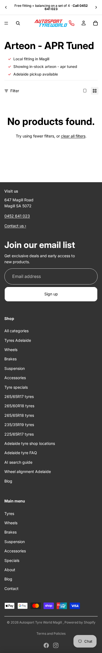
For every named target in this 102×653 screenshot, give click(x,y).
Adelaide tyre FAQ (20, 453)
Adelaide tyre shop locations (29, 443)
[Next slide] (96, 7)
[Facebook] (46, 645)
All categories (16, 331)
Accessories (15, 378)
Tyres (9, 513)
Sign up (51, 294)
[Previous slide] (6, 7)
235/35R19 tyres (19, 425)
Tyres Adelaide (17, 340)
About (9, 569)
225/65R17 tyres (19, 434)
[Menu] (6, 23)
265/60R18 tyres (19, 406)
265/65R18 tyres (19, 415)
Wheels (10, 349)
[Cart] (95, 23)
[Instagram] (55, 645)
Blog (8, 481)
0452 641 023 (17, 216)
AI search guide (18, 462)
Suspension (14, 368)
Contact (11, 588)
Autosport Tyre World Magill (41, 622)
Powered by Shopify (79, 622)
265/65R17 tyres (19, 396)
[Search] (18, 23)
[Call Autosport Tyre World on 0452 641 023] (72, 23)
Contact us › (15, 226)
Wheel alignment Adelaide (27, 471)
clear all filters (73, 136)
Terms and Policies (51, 633)
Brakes (10, 359)
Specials (11, 560)
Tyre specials (16, 387)
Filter (14, 90)
